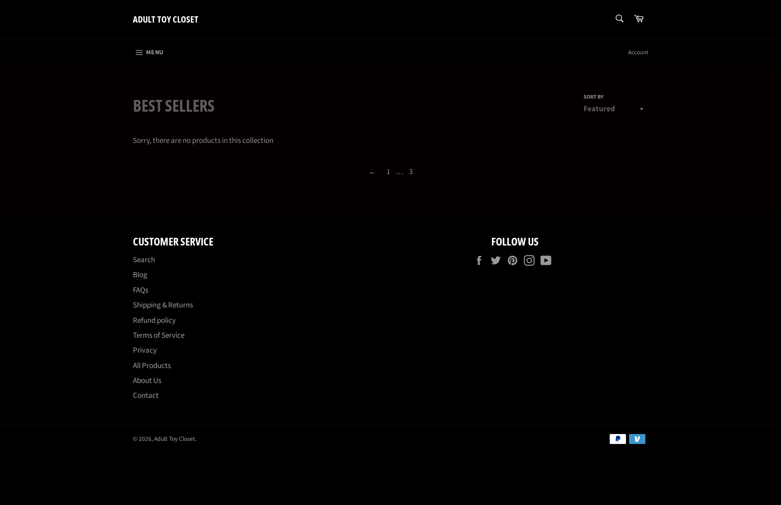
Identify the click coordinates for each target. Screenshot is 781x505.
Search (144, 260)
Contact (146, 395)
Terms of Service (158, 335)
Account (638, 52)
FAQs (140, 290)
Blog (140, 274)
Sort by (593, 97)
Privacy (145, 350)
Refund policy (154, 320)
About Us (147, 380)
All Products (152, 365)
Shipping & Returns (163, 305)
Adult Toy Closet (165, 19)
